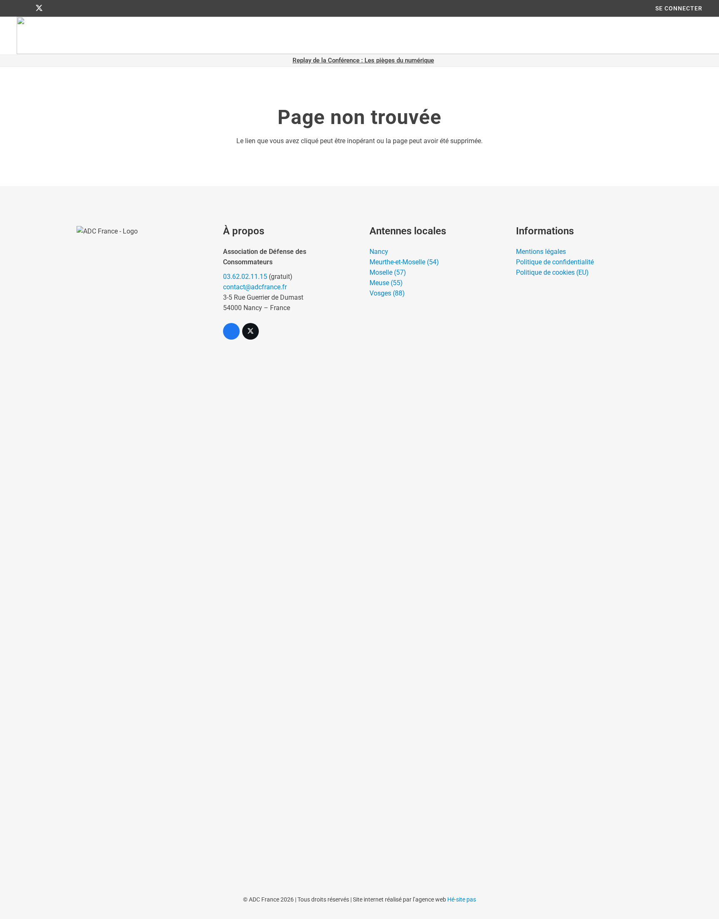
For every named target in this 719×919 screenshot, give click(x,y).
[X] (39, 8)
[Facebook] (24, 8)
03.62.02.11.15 (245, 277)
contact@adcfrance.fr (255, 287)
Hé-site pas (461, 899)
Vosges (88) (387, 293)
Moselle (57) (387, 272)
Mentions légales (541, 252)
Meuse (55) (386, 283)
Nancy (378, 252)
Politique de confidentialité (555, 262)
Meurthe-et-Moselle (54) (404, 262)
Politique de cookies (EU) (552, 272)
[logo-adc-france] (140, 538)
